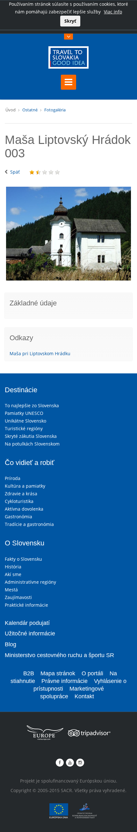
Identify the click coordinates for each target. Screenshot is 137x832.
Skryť (70, 21)
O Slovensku (24, 543)
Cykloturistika (19, 501)
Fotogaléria (55, 110)
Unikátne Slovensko (25, 421)
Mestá (11, 590)
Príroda (12, 478)
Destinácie (21, 390)
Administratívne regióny (30, 582)
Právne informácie (64, 681)
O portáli (92, 673)
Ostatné (30, 110)
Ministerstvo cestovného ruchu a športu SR (59, 655)
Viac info (113, 12)
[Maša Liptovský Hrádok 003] (68, 234)
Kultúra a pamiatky (25, 486)
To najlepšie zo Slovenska (32, 405)
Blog (10, 644)
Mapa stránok (57, 673)
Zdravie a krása (21, 494)
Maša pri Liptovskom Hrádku (40, 353)
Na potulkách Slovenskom (32, 444)
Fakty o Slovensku (23, 559)
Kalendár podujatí (27, 623)
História (13, 567)
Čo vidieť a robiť (29, 463)
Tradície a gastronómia (29, 524)
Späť (15, 172)
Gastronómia (18, 516)
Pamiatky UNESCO (24, 413)
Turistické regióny (24, 428)
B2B (28, 673)
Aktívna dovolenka (24, 509)
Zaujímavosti (18, 597)
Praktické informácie (26, 605)
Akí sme (13, 574)
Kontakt (84, 696)
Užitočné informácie (30, 633)
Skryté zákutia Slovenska (31, 436)
